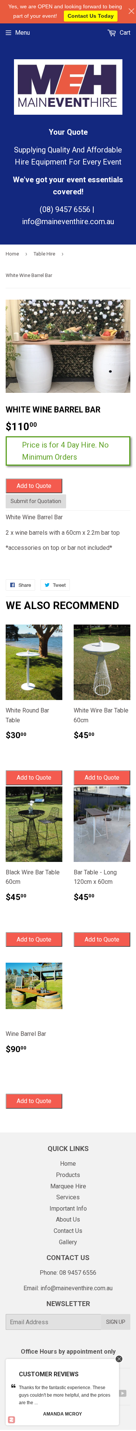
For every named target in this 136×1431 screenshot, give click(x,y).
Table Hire (44, 254)
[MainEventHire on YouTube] (123, 1394)
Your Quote (68, 132)
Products (68, 1175)
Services (68, 1197)
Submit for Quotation (36, 501)
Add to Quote (34, 485)
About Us (68, 1219)
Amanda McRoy (62, 1414)
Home (12, 254)
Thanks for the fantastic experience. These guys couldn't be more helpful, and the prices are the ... (64, 1395)
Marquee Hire (68, 1186)
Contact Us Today (91, 16)
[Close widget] (119, 1359)
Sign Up (115, 1322)
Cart (124, 32)
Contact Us (68, 1230)
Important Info (68, 1208)
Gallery (68, 1242)
